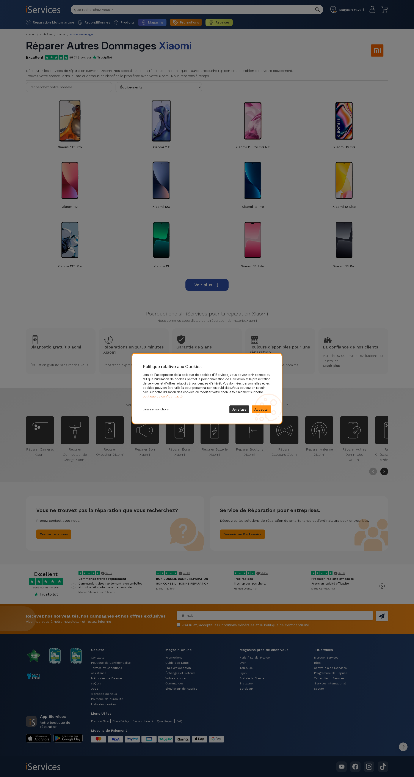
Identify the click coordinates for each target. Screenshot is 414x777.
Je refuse (239, 409)
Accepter (261, 409)
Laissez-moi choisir (156, 409)
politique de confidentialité (163, 396)
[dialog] (207, 388)
